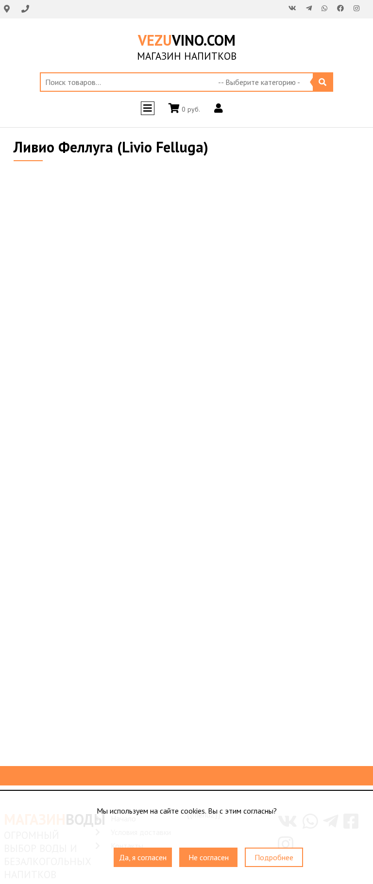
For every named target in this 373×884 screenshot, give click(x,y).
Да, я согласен (143, 857)
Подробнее (273, 857)
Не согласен (208, 857)
